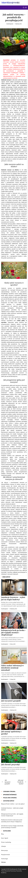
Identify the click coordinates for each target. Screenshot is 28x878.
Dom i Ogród (4, 838)
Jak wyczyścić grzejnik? (11, 701)
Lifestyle (3, 846)
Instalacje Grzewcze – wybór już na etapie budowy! (13, 598)
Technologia (4, 858)
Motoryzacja (4, 850)
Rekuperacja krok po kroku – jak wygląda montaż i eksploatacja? (13, 632)
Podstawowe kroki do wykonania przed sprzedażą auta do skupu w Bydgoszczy (11, 820)
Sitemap (3, 862)
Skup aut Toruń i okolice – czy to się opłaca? (13, 804)
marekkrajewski (9, 23)
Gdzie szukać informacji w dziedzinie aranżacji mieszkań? (12, 667)
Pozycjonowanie (5, 854)
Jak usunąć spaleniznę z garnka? (11, 732)
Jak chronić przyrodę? (10, 764)
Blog (2, 834)
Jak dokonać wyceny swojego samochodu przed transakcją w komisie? (12, 826)
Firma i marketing (6, 842)
